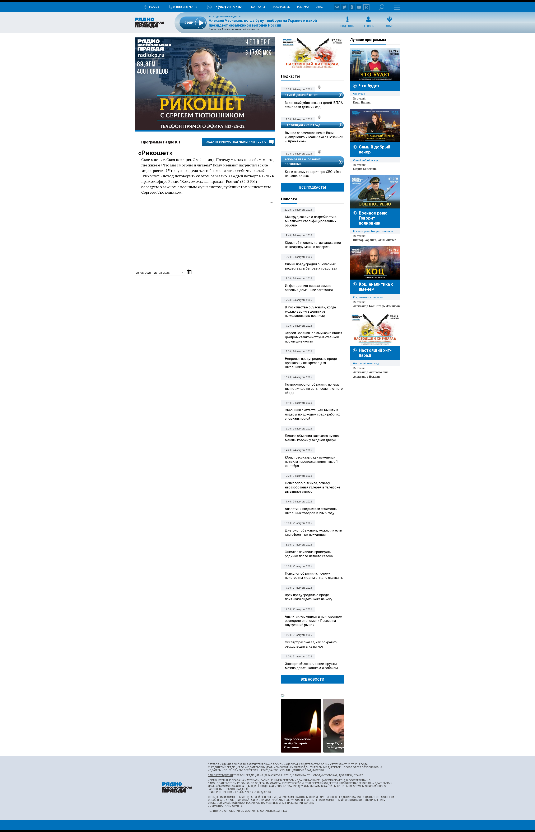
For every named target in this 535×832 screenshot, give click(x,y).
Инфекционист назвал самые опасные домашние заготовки (309, 288)
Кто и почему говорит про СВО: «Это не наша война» (313, 174)
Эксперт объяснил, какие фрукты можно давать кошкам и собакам (311, 666)
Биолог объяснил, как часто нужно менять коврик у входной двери (312, 438)
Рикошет (155, 153)
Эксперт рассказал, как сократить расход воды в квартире (311, 644)
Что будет (369, 85)
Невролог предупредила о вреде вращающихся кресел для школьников (311, 363)
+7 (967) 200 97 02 (227, 7)
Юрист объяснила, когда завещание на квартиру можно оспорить (313, 245)
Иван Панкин (362, 102)
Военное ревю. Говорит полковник (302, 162)
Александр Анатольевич (370, 372)
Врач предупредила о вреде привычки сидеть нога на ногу (308, 597)
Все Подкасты (312, 187)
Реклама (303, 6)
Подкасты (347, 26)
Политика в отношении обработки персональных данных (247, 810)
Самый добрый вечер (301, 95)
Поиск (381, 7)
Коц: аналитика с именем (368, 297)
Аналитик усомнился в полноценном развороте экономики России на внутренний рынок (313, 621)
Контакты (258, 6)
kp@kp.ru (264, 792)
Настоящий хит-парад (312, 53)
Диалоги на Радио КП (228, 16)
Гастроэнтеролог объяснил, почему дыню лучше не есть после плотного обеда (314, 388)
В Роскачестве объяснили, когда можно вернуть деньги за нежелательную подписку (310, 311)
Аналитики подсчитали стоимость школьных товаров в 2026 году (311, 511)
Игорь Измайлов (388, 306)
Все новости (312, 679)
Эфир (389, 26)
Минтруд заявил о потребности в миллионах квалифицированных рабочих (310, 221)
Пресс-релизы (281, 6)
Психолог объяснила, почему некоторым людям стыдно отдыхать (314, 575)
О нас (319, 6)
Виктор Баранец (364, 240)
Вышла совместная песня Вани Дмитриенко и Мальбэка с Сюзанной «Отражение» (314, 137)
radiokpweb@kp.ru (220, 775)
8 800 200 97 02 (185, 7)
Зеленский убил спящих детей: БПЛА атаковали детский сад (314, 105)
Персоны (368, 26)
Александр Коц (364, 306)
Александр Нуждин (366, 376)
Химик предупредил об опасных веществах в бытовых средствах (311, 266)
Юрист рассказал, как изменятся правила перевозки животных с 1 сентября (311, 461)
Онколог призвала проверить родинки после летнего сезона (309, 554)
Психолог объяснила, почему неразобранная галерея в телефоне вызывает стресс (312, 487)
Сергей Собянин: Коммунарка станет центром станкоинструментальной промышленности (313, 337)
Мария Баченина (365, 169)
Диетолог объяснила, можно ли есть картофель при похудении (313, 532)
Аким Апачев (387, 240)
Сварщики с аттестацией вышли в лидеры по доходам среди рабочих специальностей (312, 414)
